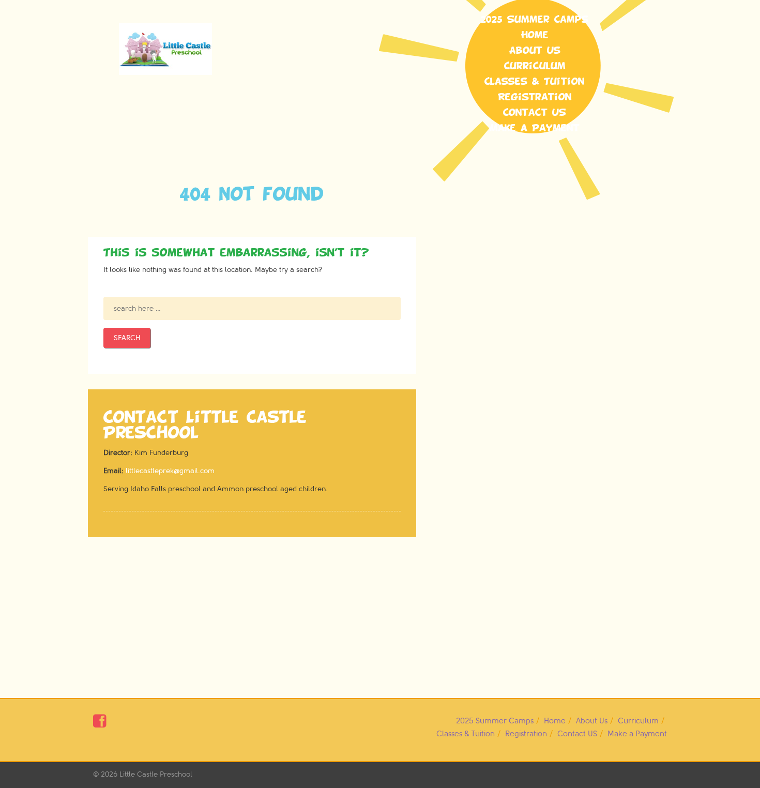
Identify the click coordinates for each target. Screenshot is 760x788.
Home (535, 35)
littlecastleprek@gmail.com (170, 471)
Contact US (534, 112)
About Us (534, 50)
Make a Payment (535, 128)
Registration (535, 97)
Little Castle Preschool (155, 774)
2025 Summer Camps (534, 19)
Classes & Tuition (534, 81)
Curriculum (535, 66)
